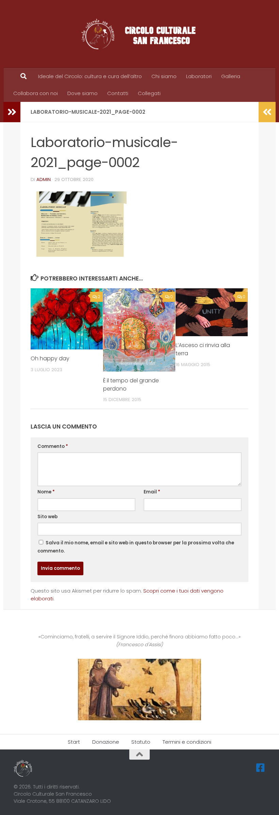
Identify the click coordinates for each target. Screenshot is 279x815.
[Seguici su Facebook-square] (260, 768)
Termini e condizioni (187, 741)
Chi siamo (164, 76)
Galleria (230, 76)
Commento (52, 446)
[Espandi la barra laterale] (11, 112)
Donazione (105, 741)
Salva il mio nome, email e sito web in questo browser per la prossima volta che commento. (135, 547)
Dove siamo (82, 93)
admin (43, 179)
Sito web (47, 516)
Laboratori (199, 76)
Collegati (149, 93)
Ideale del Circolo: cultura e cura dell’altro (90, 76)
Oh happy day (50, 358)
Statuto (140, 741)
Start (74, 741)
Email (152, 492)
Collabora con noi (35, 93)
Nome (46, 492)
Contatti (117, 93)
